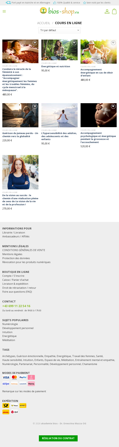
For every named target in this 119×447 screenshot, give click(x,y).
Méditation (8, 340)
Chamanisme (89, 364)
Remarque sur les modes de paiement (24, 391)
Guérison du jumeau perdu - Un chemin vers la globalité (20, 135)
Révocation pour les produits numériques (26, 262)
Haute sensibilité (12, 360)
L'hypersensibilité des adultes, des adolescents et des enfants (59, 136)
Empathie (49, 356)
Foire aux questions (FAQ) (17, 291)
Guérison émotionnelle (30, 356)
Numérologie (10, 324)
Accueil (43, 23)
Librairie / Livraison (13, 232)
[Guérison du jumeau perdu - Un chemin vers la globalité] (20, 115)
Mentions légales (12, 254)
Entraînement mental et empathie (94, 360)
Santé (99, 356)
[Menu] (4, 11)
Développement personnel (17, 328)
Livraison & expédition (15, 283)
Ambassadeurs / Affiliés (15, 236)
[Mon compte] (107, 11)
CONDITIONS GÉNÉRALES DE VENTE (23, 250)
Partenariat (25, 364)
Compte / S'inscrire (13, 276)
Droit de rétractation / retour (19, 287)
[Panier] (114, 11)
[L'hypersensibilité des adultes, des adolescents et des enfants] (59, 115)
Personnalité (41, 364)
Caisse (6, 280)
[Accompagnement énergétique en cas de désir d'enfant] (99, 52)
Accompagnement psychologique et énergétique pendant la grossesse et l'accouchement (98, 138)
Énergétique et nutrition (55, 66)
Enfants (38, 360)
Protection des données (16, 258)
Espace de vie (52, 360)
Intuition (7, 332)
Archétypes (8, 356)
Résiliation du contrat (58, 438)
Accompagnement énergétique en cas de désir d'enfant (97, 72)
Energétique (9, 336)
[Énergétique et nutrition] (59, 50)
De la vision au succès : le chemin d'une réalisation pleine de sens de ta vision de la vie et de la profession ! (20, 200)
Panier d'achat (20, 280)
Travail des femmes (83, 356)
